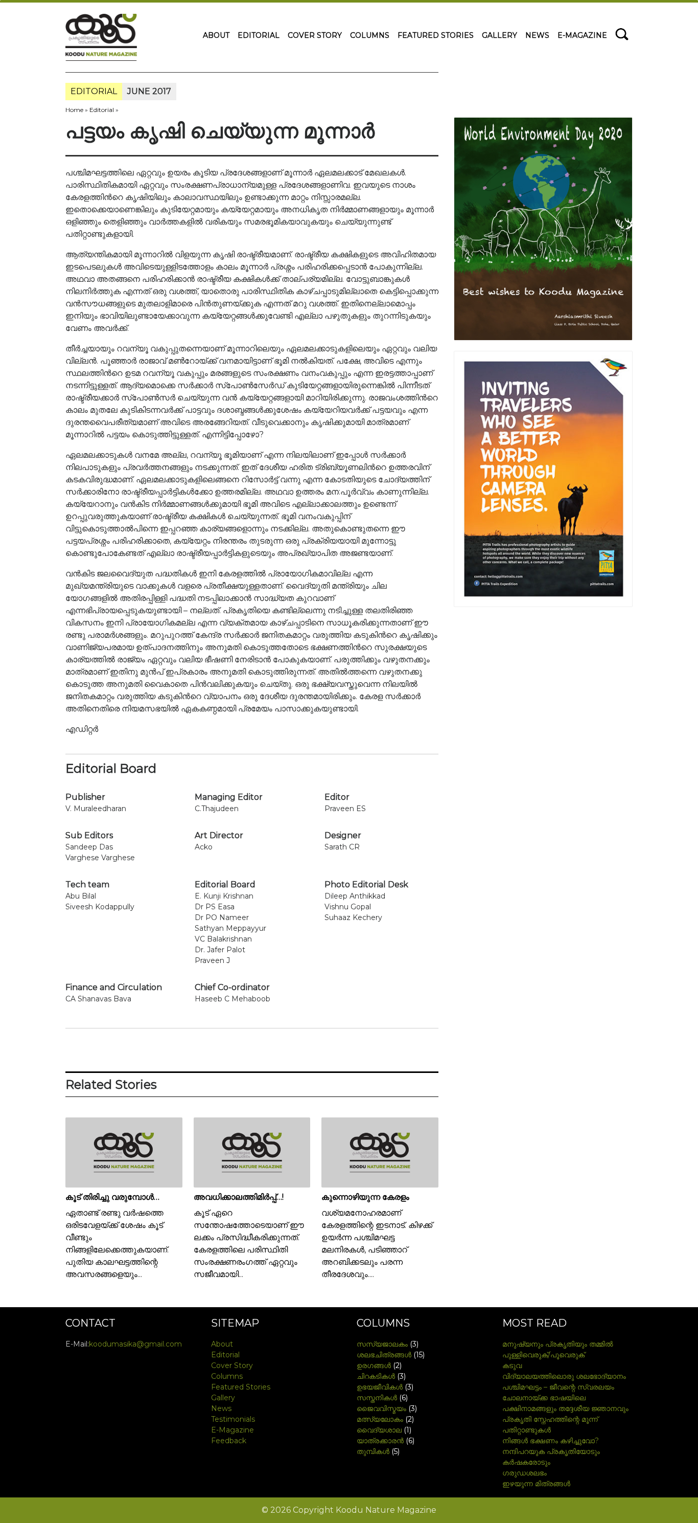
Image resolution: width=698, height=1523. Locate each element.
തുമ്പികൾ (373, 1451)
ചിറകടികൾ (376, 1376)
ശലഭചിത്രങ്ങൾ (384, 1354)
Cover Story (315, 35)
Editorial (259, 35)
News (537, 35)
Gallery (499, 35)
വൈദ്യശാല (379, 1430)
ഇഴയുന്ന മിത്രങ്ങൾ (536, 1483)
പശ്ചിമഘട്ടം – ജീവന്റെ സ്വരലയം (558, 1387)
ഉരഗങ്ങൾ (374, 1365)
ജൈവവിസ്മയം (381, 1408)
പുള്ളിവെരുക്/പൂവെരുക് (543, 1354)
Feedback (228, 1440)
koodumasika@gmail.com (135, 1344)
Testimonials (233, 1419)
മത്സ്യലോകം (380, 1419)
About (216, 35)
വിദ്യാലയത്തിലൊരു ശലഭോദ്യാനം (564, 1376)
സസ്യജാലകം (382, 1344)
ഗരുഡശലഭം (524, 1472)
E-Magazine (582, 35)
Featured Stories (436, 35)
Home (74, 110)
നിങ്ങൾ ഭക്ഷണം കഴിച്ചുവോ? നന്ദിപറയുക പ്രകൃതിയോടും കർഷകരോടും (551, 1451)
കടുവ (512, 1365)
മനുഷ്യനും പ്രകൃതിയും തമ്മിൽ (557, 1344)
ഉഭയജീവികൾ (380, 1387)
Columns (369, 35)
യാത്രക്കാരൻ (380, 1440)
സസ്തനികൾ (377, 1397)
